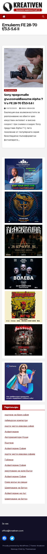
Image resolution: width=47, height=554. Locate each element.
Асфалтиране (12, 431)
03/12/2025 (12, 108)
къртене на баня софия (17, 414)
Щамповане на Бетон (16, 487)
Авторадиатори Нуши (16, 437)
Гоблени (9, 459)
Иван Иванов (28, 108)
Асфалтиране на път (15, 493)
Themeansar (30, 549)
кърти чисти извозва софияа (20, 454)
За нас (5, 523)
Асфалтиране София (15, 448)
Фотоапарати (10, 90)
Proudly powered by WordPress (16, 546)
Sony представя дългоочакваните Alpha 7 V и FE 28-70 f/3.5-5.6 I (23, 99)
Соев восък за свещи (16, 482)
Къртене (9, 442)
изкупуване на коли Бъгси (18, 470)
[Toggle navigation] (24, 16)
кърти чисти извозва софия (19, 426)
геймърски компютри (16, 420)
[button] (43, 16)
